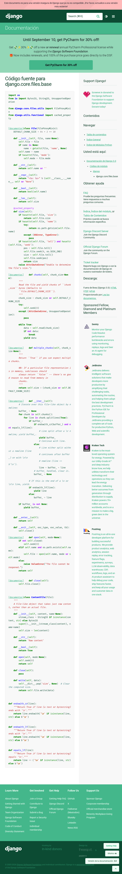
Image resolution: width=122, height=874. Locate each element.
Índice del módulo (101, 211)
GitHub (71, 798)
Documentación (22, 28)
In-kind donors (52, 849)
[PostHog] (86, 533)
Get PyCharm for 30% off (61, 65)
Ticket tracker (90, 262)
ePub (92, 291)
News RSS (73, 827)
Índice (86, 211)
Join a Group (36, 798)
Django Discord (56, 803)
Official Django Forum (95, 246)
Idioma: (112, 853)
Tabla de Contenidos (94, 215)
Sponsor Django (94, 798)
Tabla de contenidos (96, 134)
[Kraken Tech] (86, 450)
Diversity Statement (14, 831)
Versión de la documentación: (102, 861)
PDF (86, 291)
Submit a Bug (36, 812)
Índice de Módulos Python (99, 145)
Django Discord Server (95, 231)
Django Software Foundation (29, 865)
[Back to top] (115, 868)
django (96, 171)
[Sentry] (86, 329)
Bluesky (71, 817)
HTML (114, 287)
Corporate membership (97, 803)
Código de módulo (99, 166)
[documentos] (16, 128)
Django (14, 16)
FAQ (85, 192)
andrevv (86, 855)
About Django (12, 798)
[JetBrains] (86, 370)
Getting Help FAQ (57, 798)
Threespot (86, 849)
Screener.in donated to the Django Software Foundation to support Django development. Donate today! (103, 99)
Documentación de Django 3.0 (101, 161)
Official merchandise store (99, 809)
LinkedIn (72, 822)
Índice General (94, 139)
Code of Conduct (13, 826)
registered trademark (85, 865)
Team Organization (14, 812)
